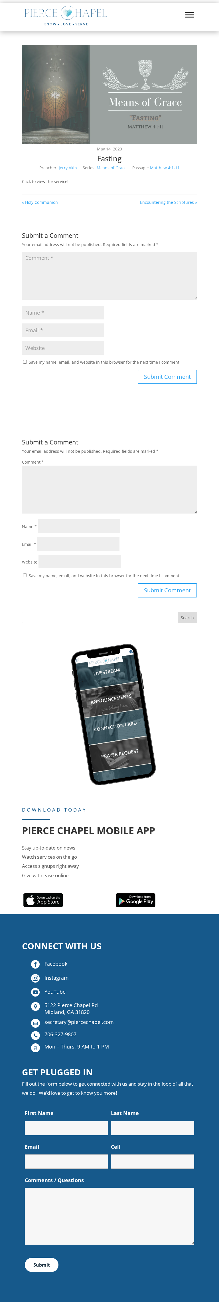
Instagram (56, 977)
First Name (39, 1113)
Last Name (125, 1113)
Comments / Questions (54, 1180)
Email (29, 544)
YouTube (55, 991)
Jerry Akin (68, 167)
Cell (116, 1146)
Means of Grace (112, 167)
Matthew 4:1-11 (165, 167)
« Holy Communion (40, 202)
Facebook (55, 963)
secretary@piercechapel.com (79, 1022)
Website (29, 562)
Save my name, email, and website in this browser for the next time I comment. (105, 362)
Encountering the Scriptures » (168, 202)
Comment (33, 462)
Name (29, 526)
